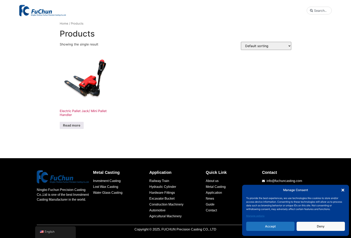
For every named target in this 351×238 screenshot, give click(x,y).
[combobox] (319, 10)
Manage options (255, 215)
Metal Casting (106, 172)
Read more (71, 125)
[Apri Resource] (279, 10)
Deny (321, 226)
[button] (343, 190)
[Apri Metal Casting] (182, 10)
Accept (270, 226)
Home (64, 23)
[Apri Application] (235, 10)
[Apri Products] (207, 10)
